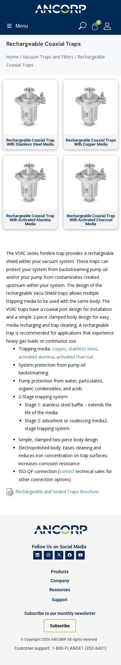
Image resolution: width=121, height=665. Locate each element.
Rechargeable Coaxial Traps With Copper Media (91, 142)
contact (67, 471)
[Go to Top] (15, 651)
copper (59, 349)
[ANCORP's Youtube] (80, 555)
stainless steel (83, 349)
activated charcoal (74, 357)
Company (60, 580)
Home (12, 57)
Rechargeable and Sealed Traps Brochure (57, 491)
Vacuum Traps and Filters (48, 57)
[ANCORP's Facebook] (69, 555)
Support (60, 599)
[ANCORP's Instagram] (48, 555)
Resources (59, 589)
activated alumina (36, 357)
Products (60, 571)
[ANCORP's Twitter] (59, 555)
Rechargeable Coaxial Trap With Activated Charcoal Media (91, 219)
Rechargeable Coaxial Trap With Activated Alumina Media (30, 219)
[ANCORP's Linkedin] (37, 555)
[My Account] (107, 26)
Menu (22, 26)
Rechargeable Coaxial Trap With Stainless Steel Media (30, 142)
